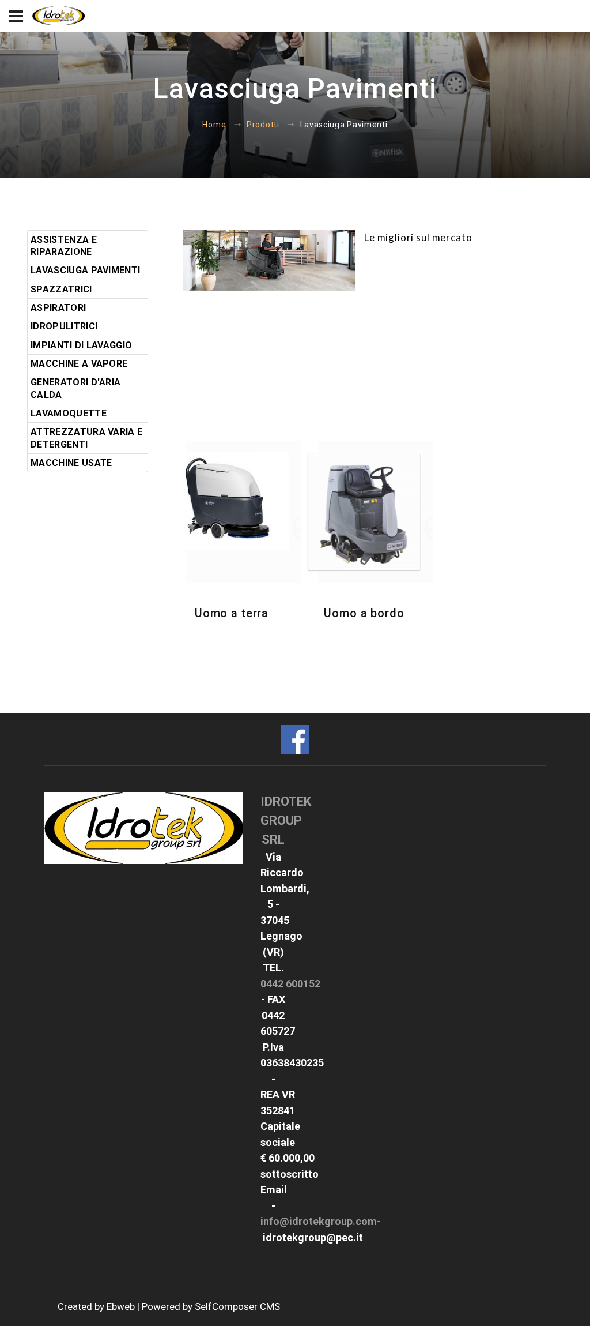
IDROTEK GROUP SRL (285, 820)
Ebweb (121, 1306)
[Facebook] (295, 738)
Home (214, 124)
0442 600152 (290, 984)
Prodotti (263, 124)
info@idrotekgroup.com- (320, 1221)
